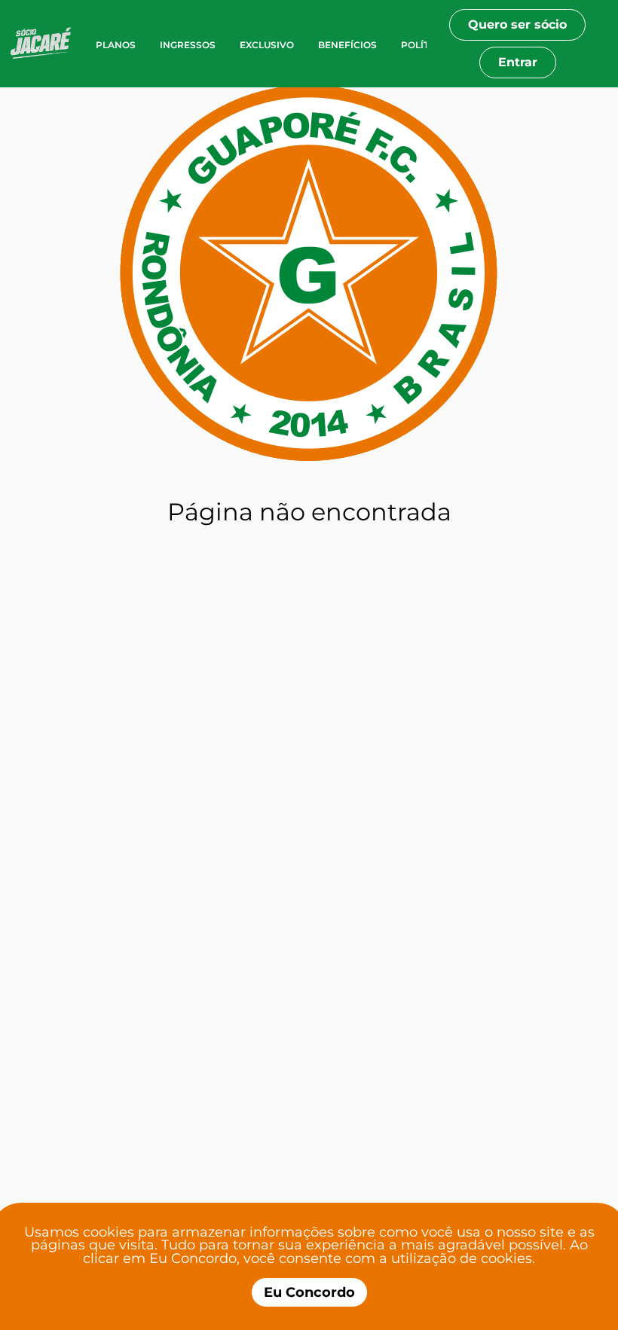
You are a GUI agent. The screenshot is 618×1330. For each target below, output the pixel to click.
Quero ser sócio (517, 24)
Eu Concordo (309, 1292)
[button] (46, 44)
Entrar (517, 62)
